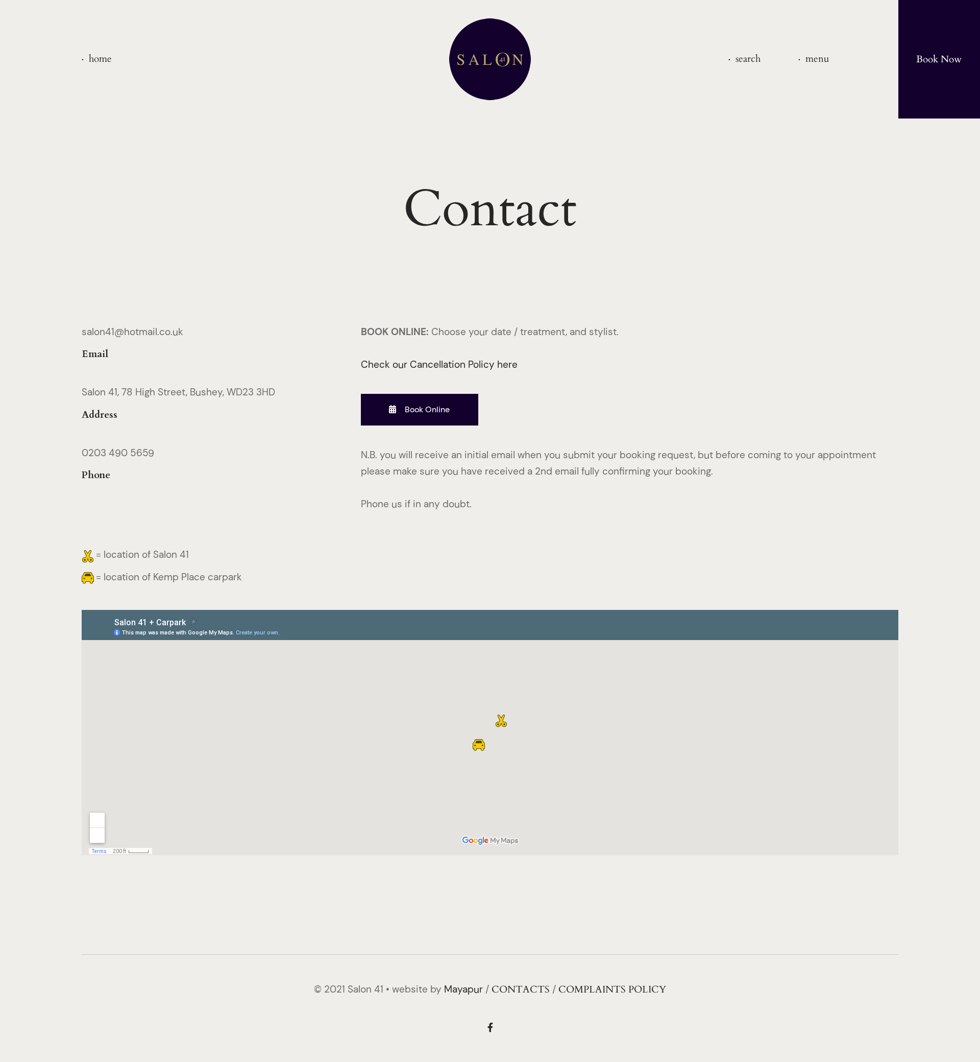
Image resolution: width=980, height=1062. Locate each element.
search (748, 59)
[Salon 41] (490, 59)
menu (817, 59)
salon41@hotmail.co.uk (132, 331)
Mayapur (463, 989)
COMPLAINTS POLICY (612, 989)
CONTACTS (521, 989)
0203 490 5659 (118, 452)
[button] (419, 410)
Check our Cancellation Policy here (439, 364)
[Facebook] (490, 1028)
